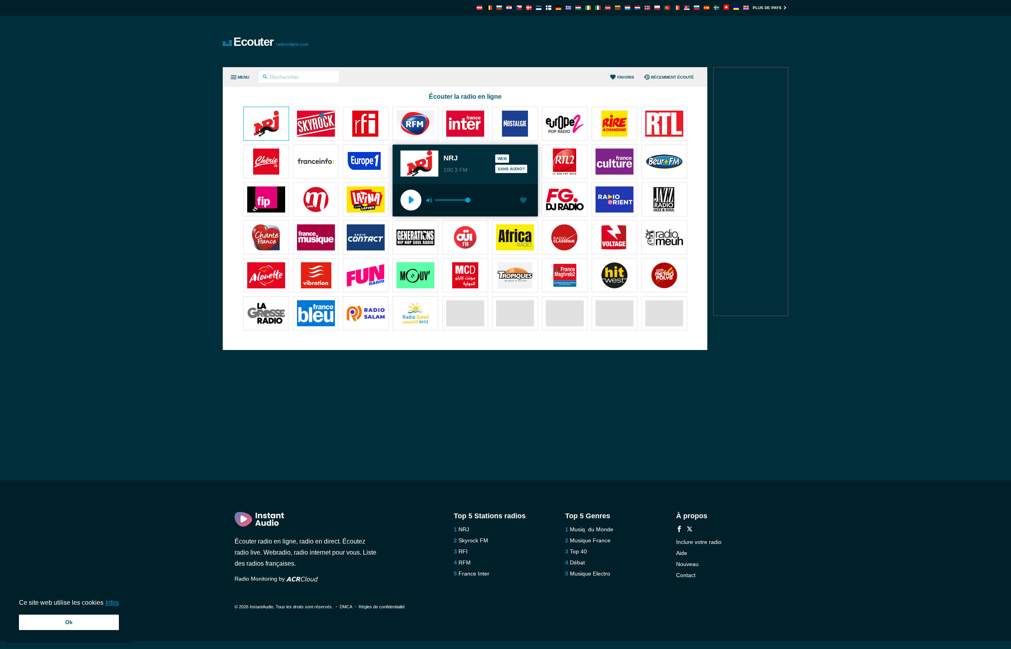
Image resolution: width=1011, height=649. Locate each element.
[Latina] (366, 200)
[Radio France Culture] (614, 162)
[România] (677, 7)
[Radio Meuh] (664, 238)
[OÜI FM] (465, 238)
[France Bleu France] (316, 314)
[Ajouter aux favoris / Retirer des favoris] (523, 201)
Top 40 (578, 551)
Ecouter (270, 41)
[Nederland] (637, 7)
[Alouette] (266, 276)
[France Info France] (316, 162)
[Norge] (647, 7)
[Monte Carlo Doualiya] (465, 276)
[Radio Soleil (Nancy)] (415, 314)
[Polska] (657, 7)
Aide (681, 553)
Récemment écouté (672, 77)
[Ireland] (588, 7)
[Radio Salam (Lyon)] (366, 314)
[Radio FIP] (266, 200)
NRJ (464, 529)
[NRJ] (266, 124)
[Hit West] (614, 276)
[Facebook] (679, 530)
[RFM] (415, 124)
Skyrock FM (473, 540)
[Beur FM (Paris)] (664, 162)
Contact (685, 575)
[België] (489, 7)
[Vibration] (316, 276)
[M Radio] (316, 200)
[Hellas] (568, 7)
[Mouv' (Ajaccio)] (415, 276)
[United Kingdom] (746, 7)
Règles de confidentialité (382, 606)
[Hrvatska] (509, 7)
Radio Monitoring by (260, 579)
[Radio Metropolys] (664, 276)
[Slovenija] (696, 7)
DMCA (346, 606)
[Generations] (415, 238)
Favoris (625, 77)
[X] (689, 530)
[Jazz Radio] (664, 200)
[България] (499, 7)
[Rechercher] (265, 78)
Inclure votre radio (699, 542)
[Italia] (598, 7)
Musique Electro (590, 573)
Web (502, 158)
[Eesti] (538, 7)
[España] (706, 7)
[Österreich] (479, 7)
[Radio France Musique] (316, 238)
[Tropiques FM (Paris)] (515, 276)
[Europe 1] (366, 162)
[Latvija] (608, 7)
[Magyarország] (578, 7)
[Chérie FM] (266, 162)
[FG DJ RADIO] (565, 200)
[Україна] (736, 7)
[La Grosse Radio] (266, 314)
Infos (112, 602)
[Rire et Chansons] (614, 124)
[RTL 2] (565, 162)
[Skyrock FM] (316, 124)
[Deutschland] (558, 7)
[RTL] (664, 124)
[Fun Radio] (366, 276)
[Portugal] (667, 7)
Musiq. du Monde (591, 529)
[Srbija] (687, 7)
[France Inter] (465, 124)
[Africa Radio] (515, 238)
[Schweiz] (726, 7)
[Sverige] (716, 7)
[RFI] (366, 124)
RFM (465, 562)
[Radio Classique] (565, 238)
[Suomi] (548, 7)
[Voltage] (614, 238)
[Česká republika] (519, 7)
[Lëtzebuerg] (627, 7)
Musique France (590, 540)
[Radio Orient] (614, 200)
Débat (577, 562)
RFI (463, 551)
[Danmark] (529, 7)
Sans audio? (511, 169)
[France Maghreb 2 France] (565, 276)
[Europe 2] (565, 124)
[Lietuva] (617, 7)
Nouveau (687, 564)
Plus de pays (767, 8)
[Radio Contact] (366, 238)
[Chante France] (266, 238)
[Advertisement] (594, 41)
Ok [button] (69, 622)
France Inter (474, 573)
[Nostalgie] (515, 124)
